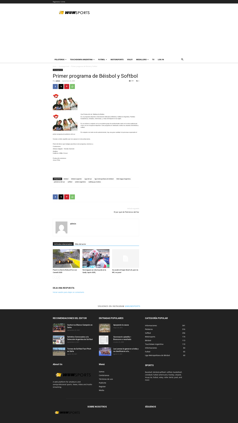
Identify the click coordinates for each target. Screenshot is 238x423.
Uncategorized (64, 66)
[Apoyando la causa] (104, 328)
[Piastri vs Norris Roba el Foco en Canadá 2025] (66, 258)
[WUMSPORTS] (73, 379)
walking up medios (95, 182)
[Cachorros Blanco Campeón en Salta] (59, 328)
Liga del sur (88, 179)
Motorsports (117, 59)
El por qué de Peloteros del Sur (126, 212)
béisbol (66, 179)
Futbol (101, 59)
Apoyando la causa (121, 325)
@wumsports (132, 306)
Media (101, 390)
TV (153, 59)
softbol (70, 182)
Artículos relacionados (63, 244)
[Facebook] (55, 86)
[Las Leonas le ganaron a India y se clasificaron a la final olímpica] (105, 352)
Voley (130, 59)
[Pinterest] (66, 86)
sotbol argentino (80, 182)
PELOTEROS (59, 59)
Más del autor (80, 244)
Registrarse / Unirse (59, 2)
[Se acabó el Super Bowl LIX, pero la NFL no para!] (125, 258)
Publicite (102, 383)
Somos (101, 371)
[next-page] (58, 277)
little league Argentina (123, 179)
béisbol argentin (76, 179)
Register (102, 386)
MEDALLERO (141, 59)
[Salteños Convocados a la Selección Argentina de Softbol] (58, 340)
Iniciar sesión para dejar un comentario (68, 292)
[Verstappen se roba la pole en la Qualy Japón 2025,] (95, 258)
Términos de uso (106, 379)
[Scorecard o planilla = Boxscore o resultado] (103, 340)
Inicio (54, 66)
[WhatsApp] (72, 86)
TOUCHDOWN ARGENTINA (81, 59)
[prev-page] (54, 277)
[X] (61, 86)
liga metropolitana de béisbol (104, 179)
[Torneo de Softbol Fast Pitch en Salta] (59, 352)
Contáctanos (104, 375)
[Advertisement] (119, 38)
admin (58, 81)
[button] (182, 60)
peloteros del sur (59, 182)
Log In (161, 59)
